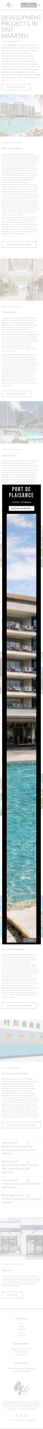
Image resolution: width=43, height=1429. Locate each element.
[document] (21, 714)
